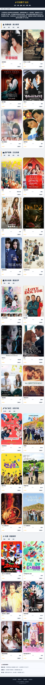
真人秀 (5, 411)
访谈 (14, 411)
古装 (4, 155)
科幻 (13, 27)
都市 (13, 155)
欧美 (9, 283)
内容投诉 (30, 679)
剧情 (18, 27)
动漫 (27, 5)
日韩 (13, 283)
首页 (15, 5)
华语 (4, 283)
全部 (4, 27)
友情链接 (25, 679)
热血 (4, 539)
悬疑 (9, 155)
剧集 (21, 5)
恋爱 (9, 539)
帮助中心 (20, 679)
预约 (30, 5)
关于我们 (14, 679)
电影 (18, 5)
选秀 (10, 411)
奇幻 (13, 539)
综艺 (24, 5)
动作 (9, 27)
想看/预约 (19, 66)
